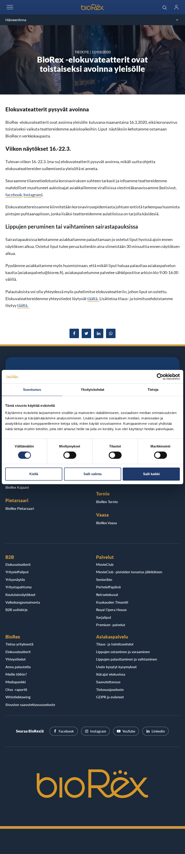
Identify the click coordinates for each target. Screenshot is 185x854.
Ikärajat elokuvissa (110, 674)
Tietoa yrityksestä (19, 644)
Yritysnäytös (15, 579)
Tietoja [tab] (153, 389)
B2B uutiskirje (16, 609)
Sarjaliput (103, 617)
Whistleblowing (17, 697)
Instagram (32, 194)
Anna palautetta (18, 667)
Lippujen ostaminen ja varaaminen (123, 651)
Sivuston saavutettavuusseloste (30, 704)
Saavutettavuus (108, 682)
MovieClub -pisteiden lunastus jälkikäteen (129, 572)
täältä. (93, 298)
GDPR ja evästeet (110, 697)
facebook (13, 194)
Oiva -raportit (16, 689)
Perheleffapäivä (108, 587)
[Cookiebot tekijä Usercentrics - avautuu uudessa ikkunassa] (160, 376)
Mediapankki (15, 682)
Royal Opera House (111, 609)
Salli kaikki (151, 474)
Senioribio (104, 579)
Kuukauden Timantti (112, 602)
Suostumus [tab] (32, 389)
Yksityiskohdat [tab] (92, 389)
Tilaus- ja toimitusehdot (115, 644)
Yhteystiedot (15, 659)
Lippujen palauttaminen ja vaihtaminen (126, 659)
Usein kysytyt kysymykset (116, 667)
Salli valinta (92, 474)
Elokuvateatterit (18, 564)
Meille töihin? (16, 674)
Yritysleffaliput (17, 572)
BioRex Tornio (107, 501)
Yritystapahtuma (18, 587)
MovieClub (104, 564)
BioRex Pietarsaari (19, 508)
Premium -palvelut (110, 625)
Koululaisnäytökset (20, 594)
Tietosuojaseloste (110, 689)
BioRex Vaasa (106, 523)
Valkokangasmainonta (22, 602)
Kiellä (33, 474)
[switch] (69, 455)
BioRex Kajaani (17, 487)
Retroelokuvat (107, 594)
